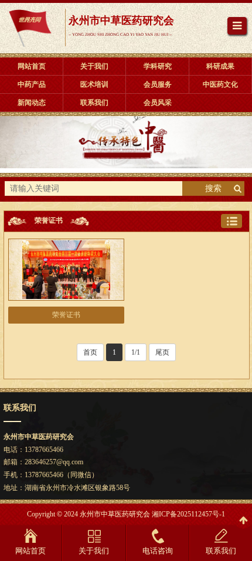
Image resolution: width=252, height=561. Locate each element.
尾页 (162, 352)
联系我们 (221, 550)
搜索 (213, 188)
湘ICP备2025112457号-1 (188, 514)
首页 (90, 352)
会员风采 (158, 102)
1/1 (135, 352)
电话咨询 (157, 550)
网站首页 (30, 550)
